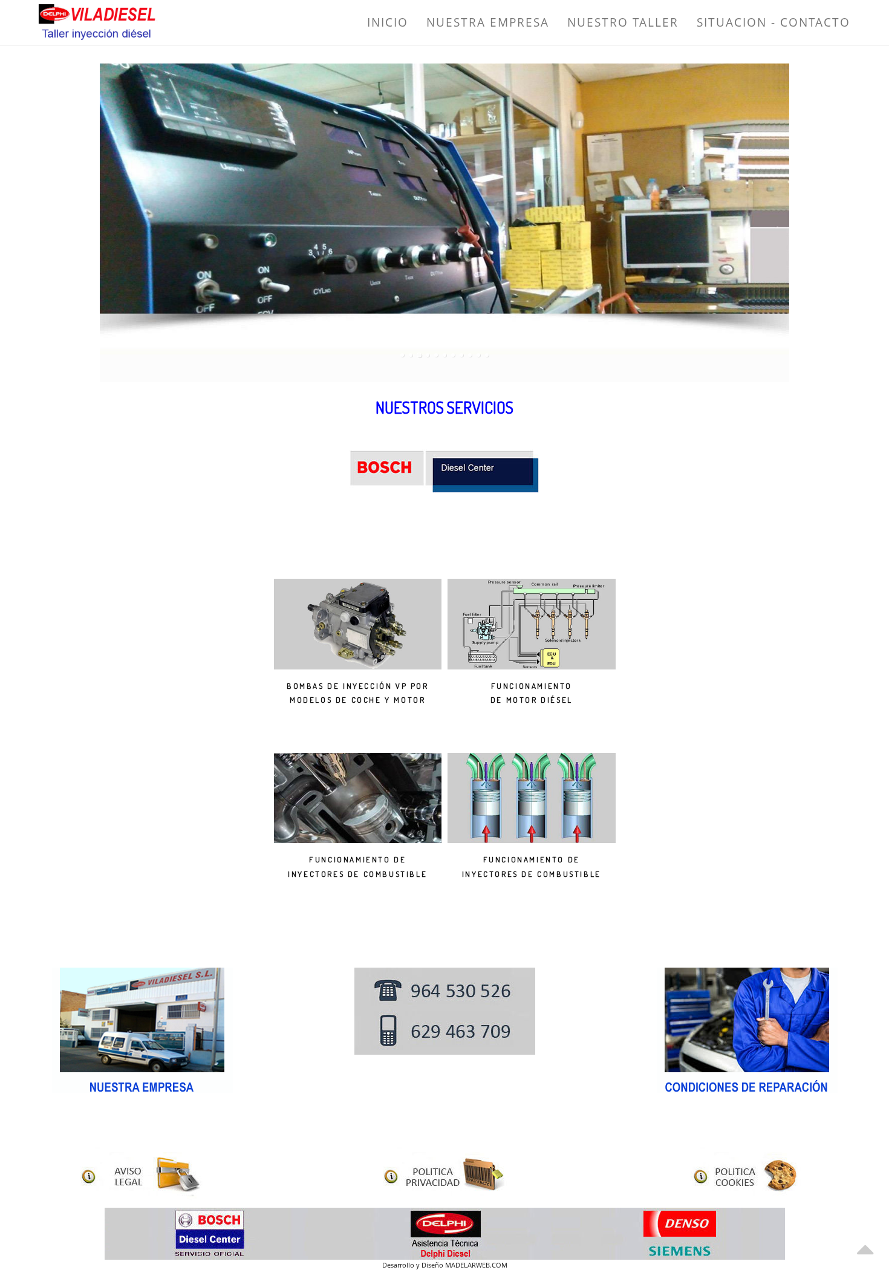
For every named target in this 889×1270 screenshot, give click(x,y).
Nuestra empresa (487, 22)
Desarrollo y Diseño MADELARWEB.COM (444, 1264)
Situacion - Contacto (773, 22)
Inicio (387, 22)
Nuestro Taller (623, 22)
